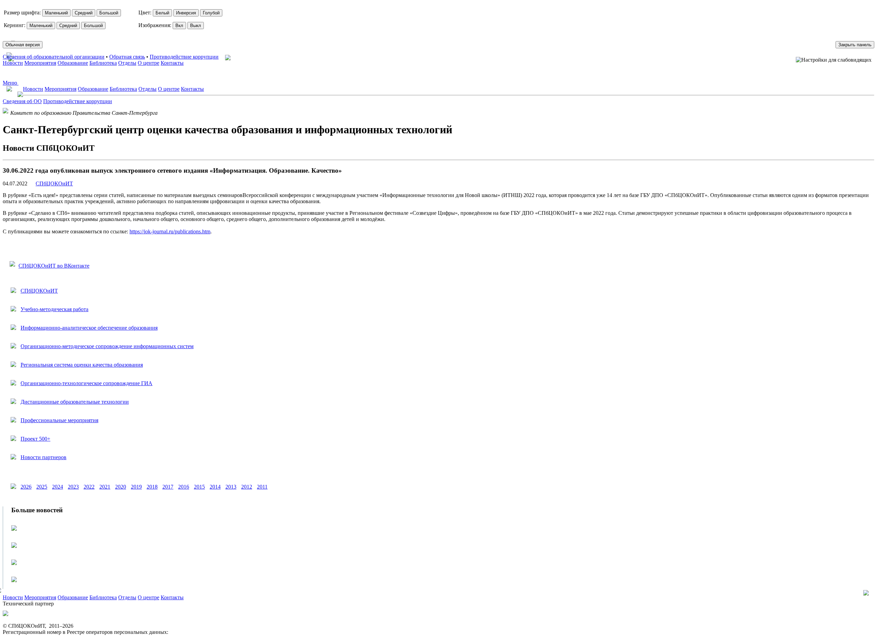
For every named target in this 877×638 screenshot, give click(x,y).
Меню (10, 83)
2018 (152, 487)
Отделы (127, 63)
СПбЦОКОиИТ (54, 183)
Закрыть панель (855, 44)
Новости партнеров (43, 457)
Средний (83, 12)
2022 (89, 487)
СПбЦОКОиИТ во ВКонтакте (53, 266)
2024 (57, 487)
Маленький (56, 12)
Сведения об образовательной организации (53, 57)
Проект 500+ (35, 439)
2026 (26, 487)
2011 (262, 487)
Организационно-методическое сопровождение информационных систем (107, 346)
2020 (120, 487)
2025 (41, 487)
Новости (13, 63)
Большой (108, 12)
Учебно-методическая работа (54, 309)
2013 (230, 487)
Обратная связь (127, 57)
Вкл (179, 25)
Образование (73, 63)
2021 (104, 487)
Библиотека (103, 63)
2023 (73, 487)
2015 (199, 487)
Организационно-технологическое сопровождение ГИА (86, 383)
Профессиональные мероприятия (59, 420)
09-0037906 (183, 632)
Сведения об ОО (22, 101)
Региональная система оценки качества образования (82, 365)
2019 (136, 487)
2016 (183, 487)
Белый (162, 12)
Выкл (195, 25)
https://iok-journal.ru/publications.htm (169, 231)
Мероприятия (40, 63)
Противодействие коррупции (184, 57)
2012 (246, 487)
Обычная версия (22, 44)
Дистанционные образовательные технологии (75, 402)
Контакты (172, 63)
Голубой (211, 12)
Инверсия (186, 12)
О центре (148, 63)
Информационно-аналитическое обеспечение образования (89, 328)
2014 (215, 487)
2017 (167, 487)
